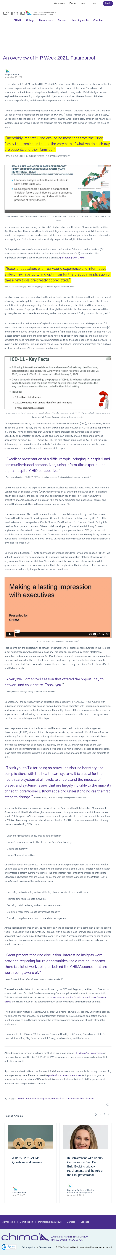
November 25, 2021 (14, 77)
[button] (9, 1247)
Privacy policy (28, 1247)
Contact (85, 1222)
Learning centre (80, 20)
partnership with (69, 257)
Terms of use (45, 1247)
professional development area (64, 1075)
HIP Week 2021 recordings (88, 1053)
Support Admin (12, 75)
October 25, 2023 (75, 1195)
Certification (26, 1222)
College (30, 20)
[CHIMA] (29, 12)
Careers (62, 20)
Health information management (34, 1099)
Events (72, 3)
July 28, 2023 (18, 1195)
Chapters (98, 20)
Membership (46, 20)
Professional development (81, 1099)
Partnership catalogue (50, 1222)
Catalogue (59, 3)
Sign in (108, 3)
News (94, 3)
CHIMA (17, 20)
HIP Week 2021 (59, 1099)
